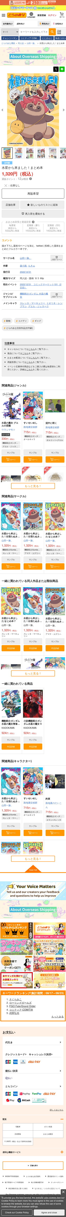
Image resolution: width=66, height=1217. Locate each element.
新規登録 (41, 15)
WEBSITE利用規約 (12, 1176)
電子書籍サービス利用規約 (14, 1182)
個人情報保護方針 (37, 1182)
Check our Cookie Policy (17, 1212)
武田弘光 (14, 1013)
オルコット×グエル (54, 440)
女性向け (59, 23)
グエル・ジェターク (11, 446)
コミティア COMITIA (21, 1009)
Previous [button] (2, 110)
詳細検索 (59, 31)
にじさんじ (47, 38)
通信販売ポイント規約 (55, 1176)
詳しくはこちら (56, 1109)
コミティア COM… (30, 38)
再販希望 (33, 193)
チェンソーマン (10, 38)
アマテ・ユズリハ (32, 553)
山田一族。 (7, 540)
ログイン (52, 15)
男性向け (45, 23)
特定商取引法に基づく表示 (17, 1188)
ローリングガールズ (20, 1002)
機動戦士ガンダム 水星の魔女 (11, 442)
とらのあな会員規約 (33, 1176)
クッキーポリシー (57, 1182)
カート (13, 459)
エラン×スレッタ (53, 819)
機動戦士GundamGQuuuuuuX (11, 549)
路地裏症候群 (30, 427)
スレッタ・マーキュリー (11, 553)
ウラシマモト (8, 429)
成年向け (20, 23)
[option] (33, 109)
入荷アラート (56, 259)
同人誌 (21, 43)
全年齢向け (8, 23)
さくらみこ (15, 999)
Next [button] (64, 110)
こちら (32, 348)
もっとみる (57, 1016)
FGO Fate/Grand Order (22, 1006)
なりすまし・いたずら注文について (47, 1188)
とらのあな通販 (8, 43)
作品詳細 (11, 648)
